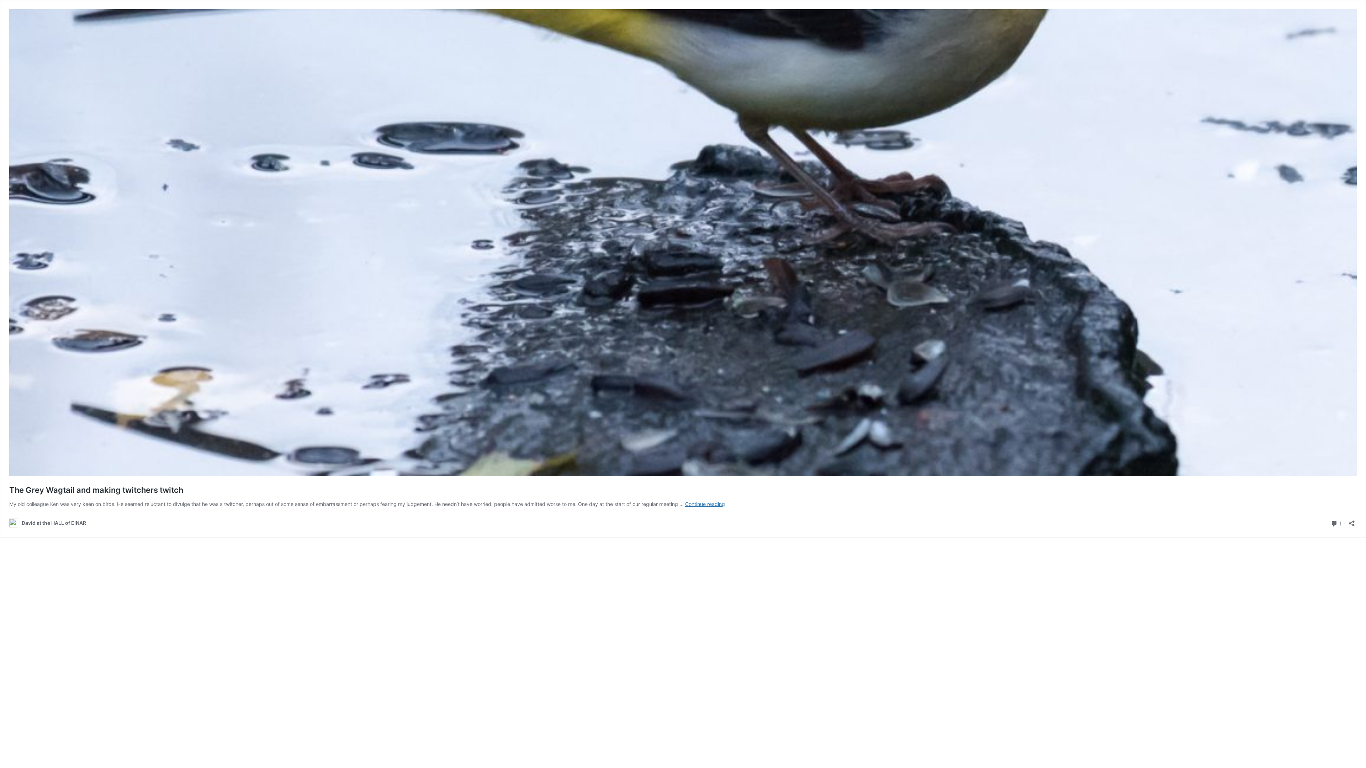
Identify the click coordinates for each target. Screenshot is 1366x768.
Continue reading (705, 504)
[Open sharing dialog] (1352, 521)
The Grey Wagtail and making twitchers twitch (96, 490)
